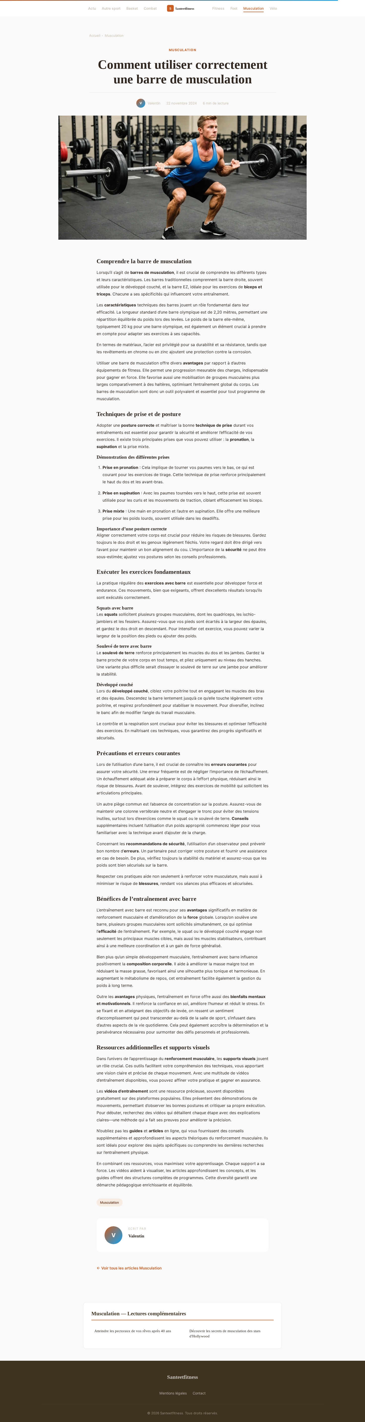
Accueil (94, 35)
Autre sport (111, 8)
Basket (132, 8)
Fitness (218, 8)
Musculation (253, 8)
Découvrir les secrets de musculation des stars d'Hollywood (224, 1333)
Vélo (273, 8)
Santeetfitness (182, 1377)
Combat (150, 8)
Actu (92, 8)
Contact (199, 1393)
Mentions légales (173, 1393)
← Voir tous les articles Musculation (129, 1268)
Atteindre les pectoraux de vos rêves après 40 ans (132, 1331)
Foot (233, 8)
